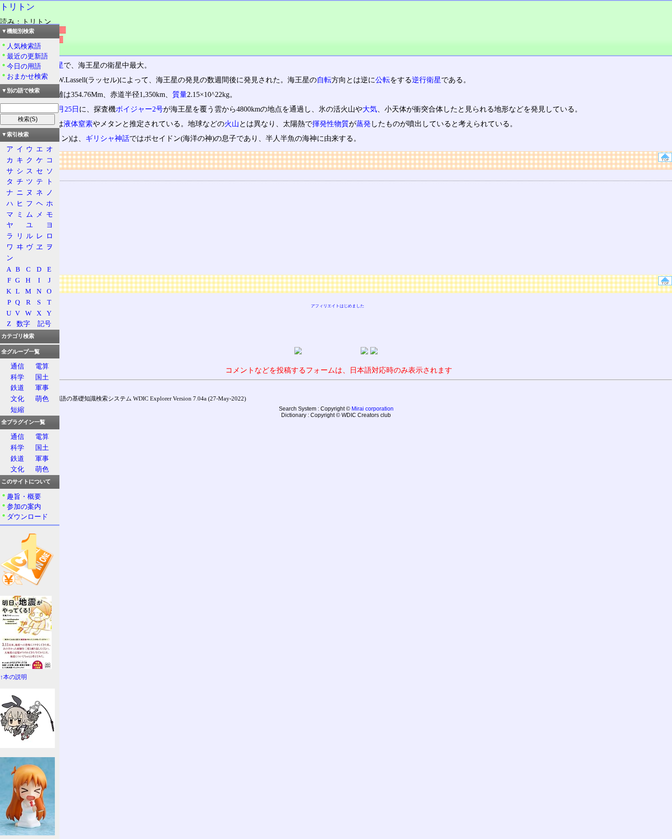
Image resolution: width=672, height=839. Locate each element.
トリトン (17, 6)
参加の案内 (24, 506)
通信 (17, 366)
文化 (17, 398)
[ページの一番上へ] (665, 159)
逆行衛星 (426, 80)
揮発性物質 (330, 124)
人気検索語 (24, 46)
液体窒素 (78, 124)
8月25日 (66, 109)
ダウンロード (27, 516)
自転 (324, 80)
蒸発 (363, 124)
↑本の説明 (13, 677)
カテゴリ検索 (17, 336)
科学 (17, 377)
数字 (23, 323)
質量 (179, 94)
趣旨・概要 (24, 496)
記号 (44, 323)
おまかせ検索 (27, 76)
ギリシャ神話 (107, 138)
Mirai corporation (373, 409)
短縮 (17, 409)
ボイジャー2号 (139, 109)
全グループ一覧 (20, 351)
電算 (42, 366)
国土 (42, 377)
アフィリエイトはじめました (337, 306)
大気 (370, 109)
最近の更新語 (27, 56)
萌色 (42, 398)
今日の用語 (24, 66)
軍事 (42, 387)
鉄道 (17, 387)
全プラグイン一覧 (23, 422)
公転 (382, 80)
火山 (231, 124)
